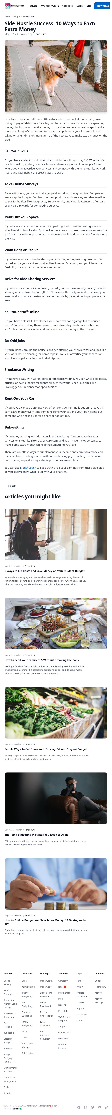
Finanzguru (100, 986)
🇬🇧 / (14, 1109)
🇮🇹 (21, 1109)
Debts (24, 980)
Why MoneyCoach (50, 5)
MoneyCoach (28, 467)
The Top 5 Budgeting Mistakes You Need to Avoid (36, 834)
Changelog (67, 5)
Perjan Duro (39, 34)
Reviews (62, 1004)
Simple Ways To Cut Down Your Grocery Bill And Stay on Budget (46, 749)
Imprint (80, 1008)
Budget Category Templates (9, 1058)
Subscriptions (28, 1053)
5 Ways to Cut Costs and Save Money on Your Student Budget (45, 571)
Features (32, 5)
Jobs (61, 986)
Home (7, 16)
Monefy (98, 992)
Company (63, 980)
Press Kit (62, 1010)
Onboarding (64, 1032)
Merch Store (64, 992)
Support (62, 1026)
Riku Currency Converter (45, 1035)
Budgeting (9, 1032)
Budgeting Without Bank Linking (10, 1004)
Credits (80, 1020)
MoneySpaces (47, 986)
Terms (80, 980)
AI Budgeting (28, 986)
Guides (80, 5)
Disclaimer (82, 1014)
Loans (24, 1037)
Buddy (98, 980)
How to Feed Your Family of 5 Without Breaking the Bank (42, 660)
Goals (6, 1087)
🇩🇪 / (18, 1109)
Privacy (80, 986)
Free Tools (63, 1038)
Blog (89, 5)
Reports (7, 1093)
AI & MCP (8, 1048)
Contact (80, 1002)
